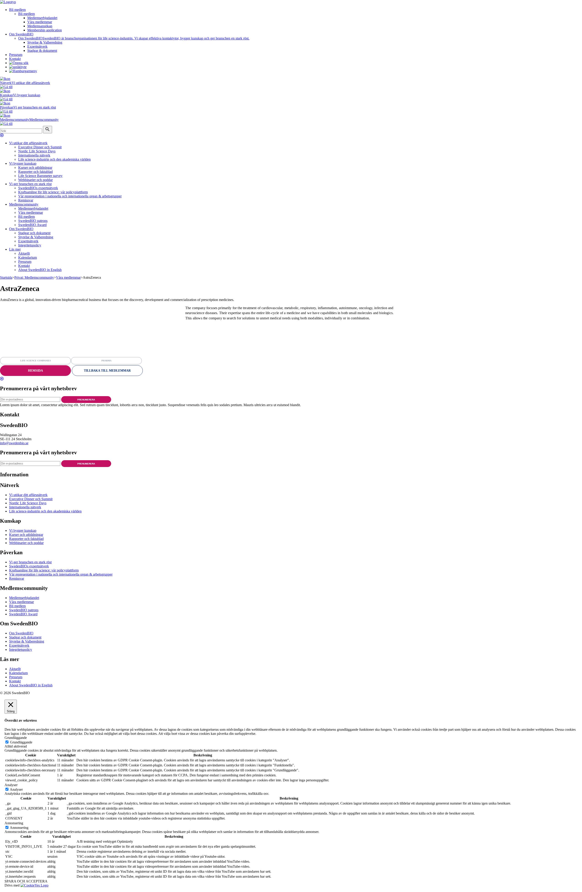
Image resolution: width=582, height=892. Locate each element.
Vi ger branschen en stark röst (30, 184)
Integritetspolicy (29, 245)
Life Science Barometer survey (40, 176)
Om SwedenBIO (21, 34)
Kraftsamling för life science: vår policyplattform (53, 192)
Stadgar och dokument (34, 233)
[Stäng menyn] (2, 135)
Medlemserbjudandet (42, 18)
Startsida (6, 277)
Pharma (106, 360)
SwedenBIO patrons (33, 221)
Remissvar (25, 200)
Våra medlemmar (39, 22)
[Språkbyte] (18, 67)
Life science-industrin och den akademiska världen (54, 159)
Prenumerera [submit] (86, 399)
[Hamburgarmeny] (23, 71)
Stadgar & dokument (42, 50)
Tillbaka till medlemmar (107, 370)
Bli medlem (17, 10)
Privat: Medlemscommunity (34, 277)
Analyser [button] (11, 785)
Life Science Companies (35, 360)
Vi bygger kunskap (22, 163)
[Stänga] (2, 379)
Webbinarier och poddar (35, 180)
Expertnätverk (37, 46)
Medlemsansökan (39, 26)
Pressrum (15, 55)
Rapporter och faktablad (35, 172)
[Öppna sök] (18, 63)
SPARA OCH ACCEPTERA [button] (26, 881)
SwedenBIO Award (32, 225)
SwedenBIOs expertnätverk (38, 188)
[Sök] (47, 129)
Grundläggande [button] (16, 738)
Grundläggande (21, 742)
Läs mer (15, 249)
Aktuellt (24, 253)
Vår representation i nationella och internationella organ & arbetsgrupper (70, 196)
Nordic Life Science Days (36, 151)
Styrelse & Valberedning (44, 42)
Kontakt (15, 59)
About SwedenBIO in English (40, 270)
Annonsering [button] (14, 823)
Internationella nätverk (34, 155)
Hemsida (35, 370)
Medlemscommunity (23, 204)
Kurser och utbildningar (35, 167)
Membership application (44, 30)
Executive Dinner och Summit (40, 147)
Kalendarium (27, 257)
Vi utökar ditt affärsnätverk (28, 143)
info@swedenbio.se (14, 443)
